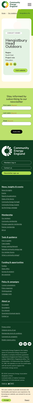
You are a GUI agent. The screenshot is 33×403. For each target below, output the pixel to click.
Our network (6, 310)
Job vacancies (6, 275)
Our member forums (8, 252)
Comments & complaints (9, 337)
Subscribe (16, 132)
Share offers (5, 269)
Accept (6, 400)
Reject (27, 400)
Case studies (6, 244)
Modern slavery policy (9, 340)
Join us (4, 230)
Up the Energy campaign (9, 208)
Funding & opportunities (12, 262)
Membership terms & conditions (12, 333)
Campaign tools (7, 294)
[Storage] (11, 64)
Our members (12, 13)
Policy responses (7, 288)
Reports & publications (9, 196)
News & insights (7, 190)
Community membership (9, 221)
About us (6, 301)
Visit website (20, 70)
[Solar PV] (7, 64)
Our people (5, 305)
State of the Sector (8, 199)
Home (3, 13)
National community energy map (12, 249)
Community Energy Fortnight (11, 202)
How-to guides (6, 241)
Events (4, 193)
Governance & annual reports (11, 313)
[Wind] (14, 64)
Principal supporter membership (12, 224)
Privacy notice (6, 327)
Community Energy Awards (10, 205)
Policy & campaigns (10, 282)
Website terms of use (9, 330)
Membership (7, 215)
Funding (4, 266)
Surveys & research (8, 272)
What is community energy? (10, 255)
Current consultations (8, 285)
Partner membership (8, 227)
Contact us (8, 168)
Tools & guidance (9, 237)
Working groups (7, 291)
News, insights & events (12, 187)
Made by (5, 384)
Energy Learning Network (10, 246)
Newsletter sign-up (11, 173)
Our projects (6, 308)
